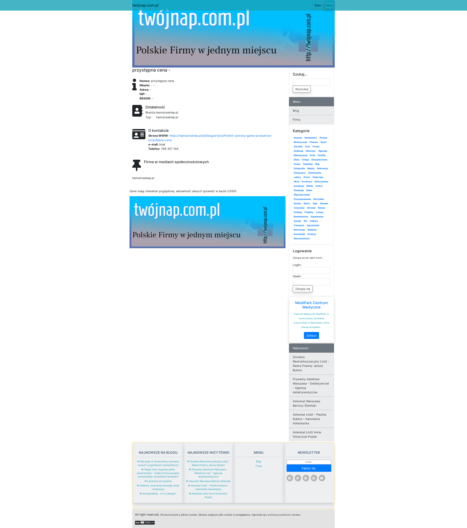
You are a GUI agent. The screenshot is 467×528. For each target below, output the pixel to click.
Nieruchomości (302, 238)
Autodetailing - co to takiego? (159, 493)
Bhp (317, 164)
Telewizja (308, 164)
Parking (298, 212)
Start (318, 5)
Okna (296, 181)
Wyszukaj (301, 89)
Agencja (322, 150)
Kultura (314, 221)
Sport (324, 142)
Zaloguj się (302, 289)
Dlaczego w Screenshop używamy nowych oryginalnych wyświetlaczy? (158, 463)
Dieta (296, 159)
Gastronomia (321, 181)
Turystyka (299, 207)
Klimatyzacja (300, 155)
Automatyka (314, 172)
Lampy (319, 212)
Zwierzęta (317, 177)
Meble (309, 186)
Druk (312, 155)
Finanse (314, 142)
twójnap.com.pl (145, 5)
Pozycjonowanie (302, 199)
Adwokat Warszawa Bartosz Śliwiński (306, 403)
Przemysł (307, 181)
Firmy (296, 119)
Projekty (308, 212)
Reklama (312, 229)
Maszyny (311, 150)
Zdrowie (298, 146)
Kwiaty (310, 168)
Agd (315, 203)
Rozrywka (318, 199)
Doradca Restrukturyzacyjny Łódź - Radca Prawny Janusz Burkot (311, 363)
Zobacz (311, 335)
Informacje (299, 229)
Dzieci (319, 186)
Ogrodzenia (313, 225)
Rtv (305, 221)
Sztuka (297, 221)
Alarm (307, 203)
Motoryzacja (300, 142)
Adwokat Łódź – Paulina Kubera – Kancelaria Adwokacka (309, 419)
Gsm (307, 146)
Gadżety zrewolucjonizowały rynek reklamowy (159, 487)
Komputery (300, 172)
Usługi (305, 159)
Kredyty (312, 234)
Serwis (297, 203)
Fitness (323, 137)
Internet (298, 137)
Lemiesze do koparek (159, 481)
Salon (309, 190)
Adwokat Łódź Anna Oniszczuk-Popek (307, 434)
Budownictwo (301, 216)
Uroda (297, 164)
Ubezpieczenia (319, 159)
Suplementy (317, 216)
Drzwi (307, 177)
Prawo (316, 146)
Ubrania (311, 207)
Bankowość (311, 137)
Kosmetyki (299, 234)
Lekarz (297, 177)
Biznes (321, 207)
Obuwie (324, 203)
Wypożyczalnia (302, 194)
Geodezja (299, 190)
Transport (299, 225)
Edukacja (298, 150)
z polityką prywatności (278, 514)
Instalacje (299, 186)
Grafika (322, 155)
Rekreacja (322, 168)
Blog (329, 5)
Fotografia (299, 168)
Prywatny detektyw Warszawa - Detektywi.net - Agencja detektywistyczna (311, 385)
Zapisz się (309, 468)
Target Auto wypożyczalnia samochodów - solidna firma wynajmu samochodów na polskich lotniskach (158, 473)
